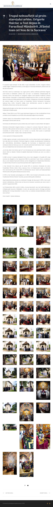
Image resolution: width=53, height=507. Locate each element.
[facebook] (47, 504)
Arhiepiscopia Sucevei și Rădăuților (28, 34)
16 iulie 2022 (12, 34)
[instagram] (49, 504)
